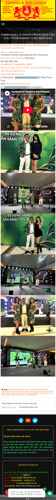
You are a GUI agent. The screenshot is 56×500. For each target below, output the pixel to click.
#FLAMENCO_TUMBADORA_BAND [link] (16, 64)
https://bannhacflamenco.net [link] (13, 70)
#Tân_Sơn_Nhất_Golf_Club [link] (12, 58)
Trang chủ (7, 45)
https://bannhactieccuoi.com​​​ (18, 83)
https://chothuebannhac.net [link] (12, 74)
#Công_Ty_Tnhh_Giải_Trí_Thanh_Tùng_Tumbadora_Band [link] (26, 67)
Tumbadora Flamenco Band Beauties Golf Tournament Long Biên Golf (25, 46)
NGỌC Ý (27, 475)
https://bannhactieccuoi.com (28, 485)
